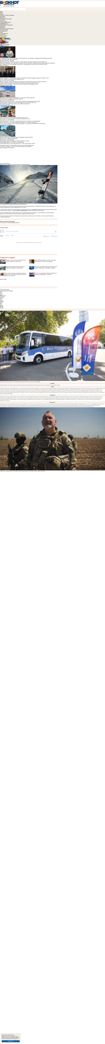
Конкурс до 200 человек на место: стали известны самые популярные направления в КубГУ (20, 101)
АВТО (1, 12)
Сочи (1, 163)
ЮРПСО (17, 222)
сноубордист (13, 222)
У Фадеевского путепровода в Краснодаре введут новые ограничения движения (22, 405)
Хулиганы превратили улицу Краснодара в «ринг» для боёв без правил (14, 399)
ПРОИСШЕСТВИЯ (4, 29)
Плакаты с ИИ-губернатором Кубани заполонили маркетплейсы (33, 406)
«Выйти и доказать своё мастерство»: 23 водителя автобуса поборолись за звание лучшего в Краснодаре (18, 381)
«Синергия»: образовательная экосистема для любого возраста (57, 406)
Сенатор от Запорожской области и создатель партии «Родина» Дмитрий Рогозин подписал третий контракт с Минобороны (23, 471)
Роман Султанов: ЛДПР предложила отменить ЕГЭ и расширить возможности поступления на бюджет (63, 392)
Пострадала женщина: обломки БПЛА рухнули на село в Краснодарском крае (15, 388)
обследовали (20, 206)
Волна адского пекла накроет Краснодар (95, 398)
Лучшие (7, 235)
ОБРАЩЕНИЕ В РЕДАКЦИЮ (6, 25)
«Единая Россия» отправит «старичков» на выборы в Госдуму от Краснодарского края (19, 84)
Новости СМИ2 (3, 279)
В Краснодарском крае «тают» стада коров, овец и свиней (19, 398)
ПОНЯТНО (11, 1041)
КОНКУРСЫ (2, 17)
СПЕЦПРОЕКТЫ (3, 31)
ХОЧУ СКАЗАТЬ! (3, 36)
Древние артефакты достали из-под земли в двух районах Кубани (42, 398)
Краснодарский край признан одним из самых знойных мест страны (83, 388)
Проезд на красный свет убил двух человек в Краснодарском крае (82, 406)
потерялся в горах (6, 222)
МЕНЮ (1, 11)
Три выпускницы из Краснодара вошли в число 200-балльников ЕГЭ (15, 103)
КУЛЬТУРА (2, 20)
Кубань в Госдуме (4, 65)
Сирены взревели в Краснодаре (64, 388)
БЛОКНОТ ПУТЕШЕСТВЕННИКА (7, 15)
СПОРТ (1, 32)
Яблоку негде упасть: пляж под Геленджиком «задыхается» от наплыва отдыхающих (18, 122)
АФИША (2, 14)
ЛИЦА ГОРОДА (3, 21)
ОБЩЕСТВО (2, 26)
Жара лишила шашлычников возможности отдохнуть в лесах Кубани (46, 396)
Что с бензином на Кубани (5, 124)
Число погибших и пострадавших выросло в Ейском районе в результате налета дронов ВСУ (43, 389)
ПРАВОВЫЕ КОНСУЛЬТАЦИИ (6, 28)
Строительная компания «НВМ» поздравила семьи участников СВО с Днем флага (77, 405)
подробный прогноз (4, 290)
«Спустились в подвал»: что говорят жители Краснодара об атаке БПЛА (43, 388)
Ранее (12, 235)
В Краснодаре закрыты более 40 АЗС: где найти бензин (12, 142)
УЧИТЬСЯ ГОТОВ (7, 39)
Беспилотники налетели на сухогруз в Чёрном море (69, 396)
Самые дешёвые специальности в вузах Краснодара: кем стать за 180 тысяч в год (18, 102)
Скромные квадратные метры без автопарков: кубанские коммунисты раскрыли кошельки (19, 82)
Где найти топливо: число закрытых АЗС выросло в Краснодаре (33, 392)
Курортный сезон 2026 (5, 105)
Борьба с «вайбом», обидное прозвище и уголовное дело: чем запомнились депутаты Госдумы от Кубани (23, 81)
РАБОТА (8, 38)
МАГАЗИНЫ (7, 44)
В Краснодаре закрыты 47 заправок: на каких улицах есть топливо (14, 140)
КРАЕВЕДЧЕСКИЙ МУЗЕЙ (6, 19)
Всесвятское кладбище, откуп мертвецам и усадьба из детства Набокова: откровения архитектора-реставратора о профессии (27, 63)
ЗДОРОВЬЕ (2, 16)
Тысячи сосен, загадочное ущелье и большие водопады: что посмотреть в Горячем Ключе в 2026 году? (22, 123)
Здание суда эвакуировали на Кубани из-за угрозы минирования (49, 405)
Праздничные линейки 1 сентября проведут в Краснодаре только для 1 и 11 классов (71, 398)
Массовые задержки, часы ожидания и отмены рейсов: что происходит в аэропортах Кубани (77, 389)
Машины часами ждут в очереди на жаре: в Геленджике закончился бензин (42, 399)
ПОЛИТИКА (2, 27)
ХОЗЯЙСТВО (3, 34)
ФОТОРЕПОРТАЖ (4, 33)
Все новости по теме (4, 60)
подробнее (11, 290)
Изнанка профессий (4, 45)
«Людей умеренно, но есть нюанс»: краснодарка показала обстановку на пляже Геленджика (20, 121)
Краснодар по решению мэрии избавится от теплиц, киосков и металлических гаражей (17, 396)
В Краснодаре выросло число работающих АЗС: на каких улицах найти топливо (17, 143)
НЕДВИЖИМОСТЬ (4, 23)
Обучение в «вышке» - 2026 (6, 85)
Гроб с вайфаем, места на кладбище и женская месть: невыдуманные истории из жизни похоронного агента (23, 64)
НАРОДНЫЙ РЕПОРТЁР (5, 22)
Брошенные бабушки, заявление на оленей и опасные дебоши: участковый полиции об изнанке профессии (23, 61)
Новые (1, 235)
